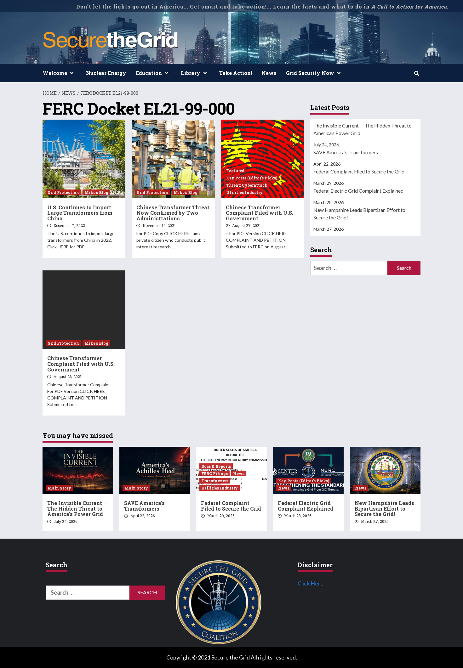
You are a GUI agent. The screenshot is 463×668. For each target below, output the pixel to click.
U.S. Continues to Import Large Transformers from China (79, 213)
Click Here (310, 583)
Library (190, 73)
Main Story (59, 487)
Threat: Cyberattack (246, 185)
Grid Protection (63, 192)
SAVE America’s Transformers (345, 152)
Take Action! (235, 73)
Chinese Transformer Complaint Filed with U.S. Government (259, 213)
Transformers (214, 480)
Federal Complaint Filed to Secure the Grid (358, 171)
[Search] (416, 73)
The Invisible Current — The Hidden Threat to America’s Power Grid (362, 129)
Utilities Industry (244, 192)
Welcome (55, 73)
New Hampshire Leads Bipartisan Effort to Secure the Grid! (359, 213)
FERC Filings (214, 473)
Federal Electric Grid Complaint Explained (358, 191)
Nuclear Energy (106, 73)
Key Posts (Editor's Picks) (251, 177)
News (269, 73)
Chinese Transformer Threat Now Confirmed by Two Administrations (172, 213)
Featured (235, 170)
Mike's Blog (96, 192)
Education (149, 73)
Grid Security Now (310, 73)
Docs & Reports (216, 466)
